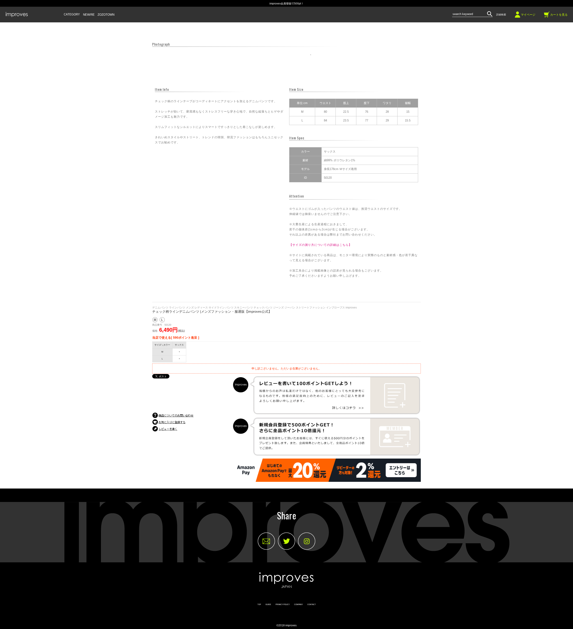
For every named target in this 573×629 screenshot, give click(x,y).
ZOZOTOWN (106, 14)
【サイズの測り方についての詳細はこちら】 (320, 244)
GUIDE (268, 605)
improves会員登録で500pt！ (286, 3)
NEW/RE (89, 14)
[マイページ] (517, 16)
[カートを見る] (546, 16)
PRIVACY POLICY (283, 605)
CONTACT (311, 605)
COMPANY (298, 605)
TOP (259, 605)
